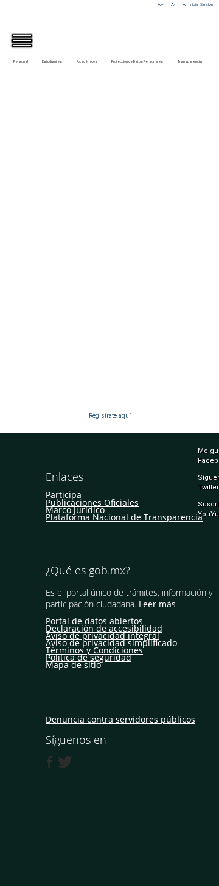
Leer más (157, 604)
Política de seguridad (88, 657)
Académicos (87, 61)
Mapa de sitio (73, 664)
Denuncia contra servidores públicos (120, 719)
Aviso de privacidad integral (102, 635)
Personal (20, 61)
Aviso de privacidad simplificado (111, 643)
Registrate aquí (110, 416)
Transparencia (190, 61)
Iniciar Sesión (201, 4)
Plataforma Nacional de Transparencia (124, 517)
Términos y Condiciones (94, 650)
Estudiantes (52, 61)
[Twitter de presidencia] (64, 762)
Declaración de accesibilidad (104, 628)
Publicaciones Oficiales (92, 502)
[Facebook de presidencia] (50, 762)
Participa (64, 494)
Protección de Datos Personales (137, 61)
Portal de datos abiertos (94, 621)
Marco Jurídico (75, 510)
